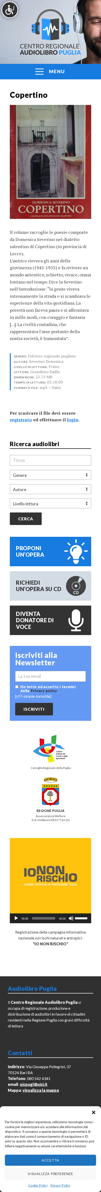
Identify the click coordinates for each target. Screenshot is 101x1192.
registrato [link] (21, 420)
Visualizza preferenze (50, 1174)
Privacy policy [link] (44, 690)
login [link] (72, 420)
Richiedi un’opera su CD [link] (38, 585)
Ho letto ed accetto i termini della (48, 688)
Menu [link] (57, 71)
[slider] (82, 917)
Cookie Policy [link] (38, 1185)
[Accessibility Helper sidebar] (9, 9)
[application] (50, 918)
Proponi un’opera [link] (30, 551)
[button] (93, 1112)
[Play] (16, 918)
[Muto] (71, 918)
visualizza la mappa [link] (41, 1090)
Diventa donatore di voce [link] (35, 620)
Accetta (50, 1160)
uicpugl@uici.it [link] (34, 1084)
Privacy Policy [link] (60, 1185)
